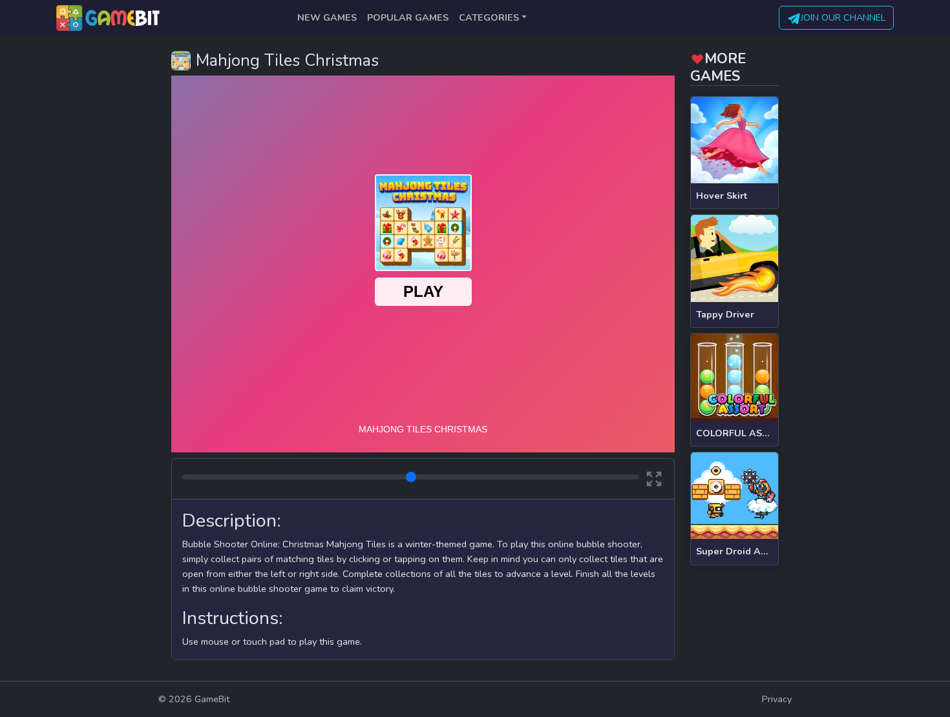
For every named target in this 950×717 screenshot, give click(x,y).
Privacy (777, 698)
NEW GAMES (327, 17)
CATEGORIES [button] (489, 17)
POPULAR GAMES (408, 17)
